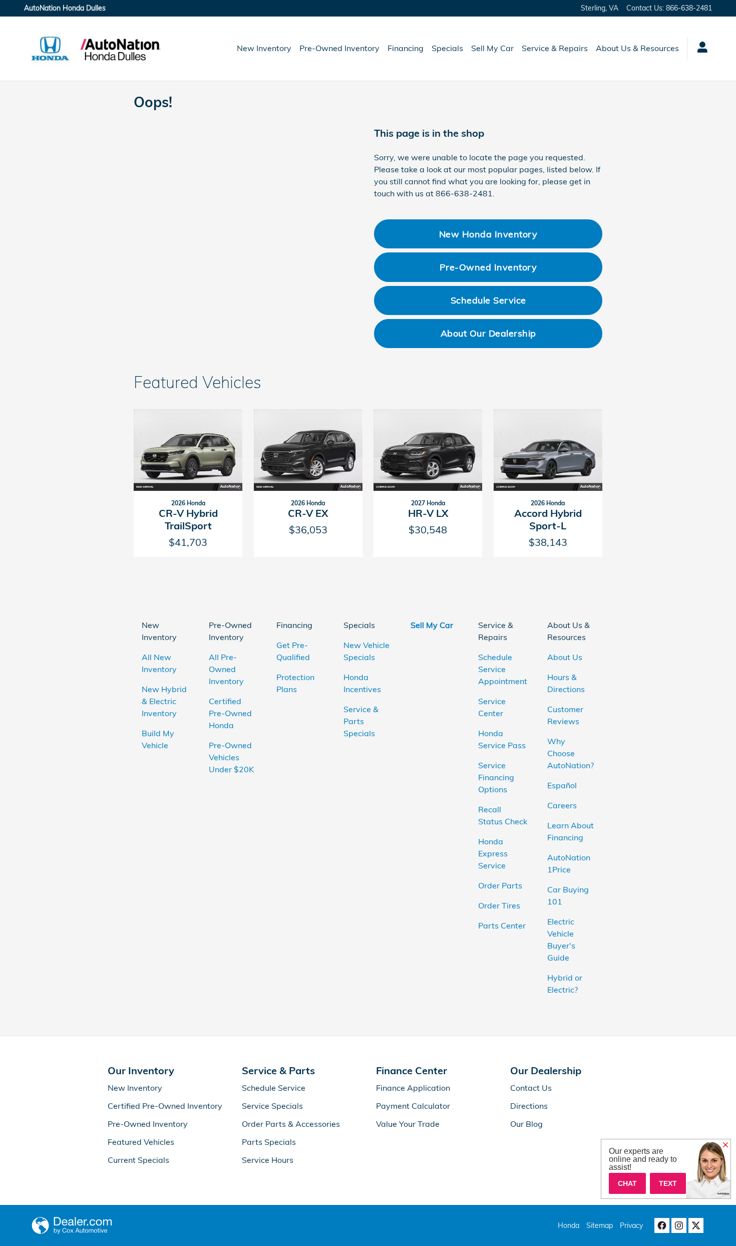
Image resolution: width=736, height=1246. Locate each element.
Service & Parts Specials (361, 721)
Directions (529, 1106)
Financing (406, 48)
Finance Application (413, 1088)
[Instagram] (678, 1225)
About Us (564, 657)
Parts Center (502, 925)
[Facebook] (661, 1225)
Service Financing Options (496, 777)
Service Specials (272, 1106)
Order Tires (499, 905)
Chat (627, 1183)
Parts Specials (269, 1142)
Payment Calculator (413, 1106)
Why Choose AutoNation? (570, 753)
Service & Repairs (555, 48)
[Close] (725, 1145)
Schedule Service (488, 299)
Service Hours (267, 1160)
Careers (562, 805)
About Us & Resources (637, 48)
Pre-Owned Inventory (339, 48)
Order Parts (500, 885)
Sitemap (599, 1225)
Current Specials (138, 1160)
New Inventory (264, 48)
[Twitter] (695, 1225)
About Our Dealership (488, 333)
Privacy (631, 1225)
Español (562, 785)
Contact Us (531, 1088)
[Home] (50, 49)
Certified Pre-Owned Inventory (165, 1106)
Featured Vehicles (141, 1142)
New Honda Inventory (488, 233)
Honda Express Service (493, 853)
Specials (447, 48)
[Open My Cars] (699, 48)
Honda (568, 1225)
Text (668, 1183)
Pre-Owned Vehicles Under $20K (231, 757)
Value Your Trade (408, 1124)
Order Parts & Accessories (291, 1124)
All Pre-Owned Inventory (226, 669)
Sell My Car (492, 48)
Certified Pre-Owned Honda (230, 713)
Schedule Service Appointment (502, 669)
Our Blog (526, 1124)
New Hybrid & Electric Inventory (164, 701)
